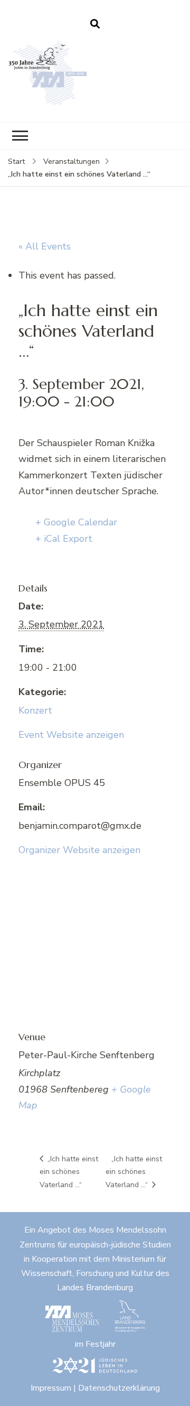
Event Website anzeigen (71, 734)
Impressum (51, 1388)
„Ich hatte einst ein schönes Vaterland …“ (69, 1172)
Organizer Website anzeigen (79, 850)
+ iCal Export (63, 538)
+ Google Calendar (76, 522)
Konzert (35, 710)
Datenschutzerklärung (119, 1388)
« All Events (44, 246)
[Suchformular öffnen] (95, 24)
